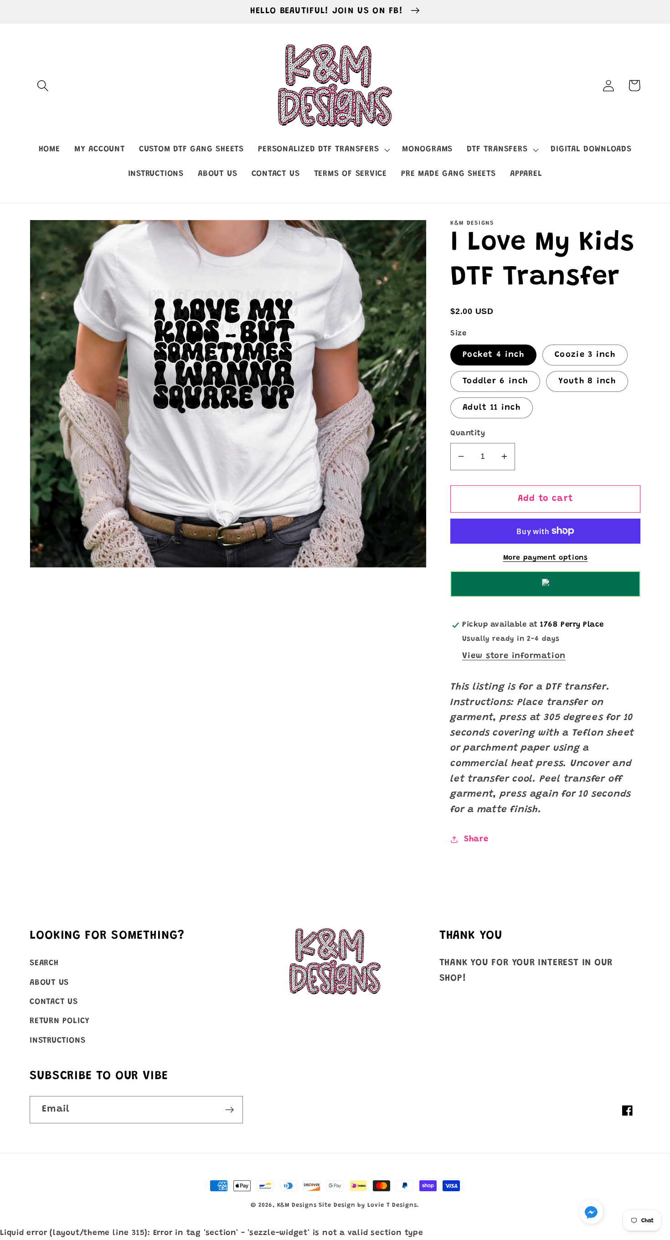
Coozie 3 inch (585, 355)
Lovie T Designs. (393, 1205)
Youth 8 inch (587, 381)
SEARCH (44, 963)
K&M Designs (298, 1205)
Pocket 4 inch (493, 355)
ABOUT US (49, 983)
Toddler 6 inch (495, 381)
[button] (43, 85)
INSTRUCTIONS (57, 1041)
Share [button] (476, 839)
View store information (514, 656)
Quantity (467, 433)
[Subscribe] (229, 1110)
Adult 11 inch (492, 408)
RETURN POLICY (60, 1021)
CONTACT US (54, 1002)
